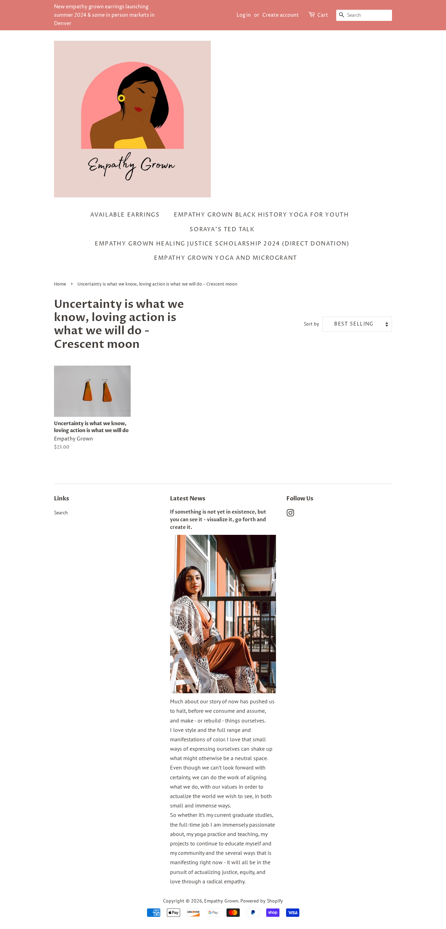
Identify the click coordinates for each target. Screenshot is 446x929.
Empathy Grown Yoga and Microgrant (225, 258)
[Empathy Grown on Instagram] (290, 514)
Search (61, 512)
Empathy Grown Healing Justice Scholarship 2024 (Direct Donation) (222, 244)
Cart (322, 15)
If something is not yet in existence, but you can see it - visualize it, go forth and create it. (218, 520)
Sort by (311, 323)
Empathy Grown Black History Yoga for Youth (261, 215)
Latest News (187, 498)
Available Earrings (125, 215)
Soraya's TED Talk (222, 229)
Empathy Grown (221, 901)
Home (60, 284)
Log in (244, 15)
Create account (280, 15)
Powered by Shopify (261, 901)
